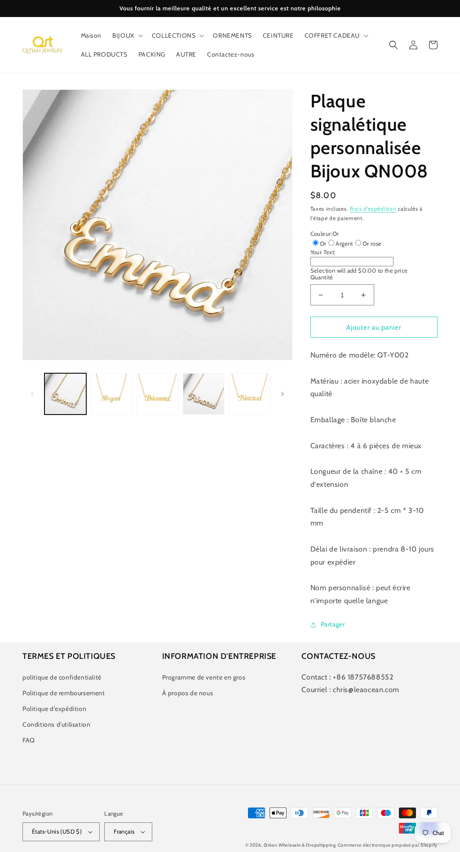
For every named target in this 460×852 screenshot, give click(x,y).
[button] (126, 35)
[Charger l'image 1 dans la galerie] (65, 394)
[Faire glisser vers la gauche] (32, 394)
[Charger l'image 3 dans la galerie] (157, 394)
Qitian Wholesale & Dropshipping (300, 845)
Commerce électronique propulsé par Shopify (388, 845)
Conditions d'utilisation (56, 724)
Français (124, 831)
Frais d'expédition (373, 208)
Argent (344, 243)
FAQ (28, 740)
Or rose (372, 243)
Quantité (321, 277)
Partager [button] (333, 624)
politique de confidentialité (62, 677)
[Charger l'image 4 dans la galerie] (204, 394)
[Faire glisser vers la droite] (282, 394)
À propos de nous (187, 693)
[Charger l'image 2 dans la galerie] (112, 394)
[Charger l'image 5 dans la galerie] (249, 394)
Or (323, 243)
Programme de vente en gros (204, 677)
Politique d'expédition (54, 709)
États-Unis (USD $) (57, 831)
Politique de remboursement (63, 693)
